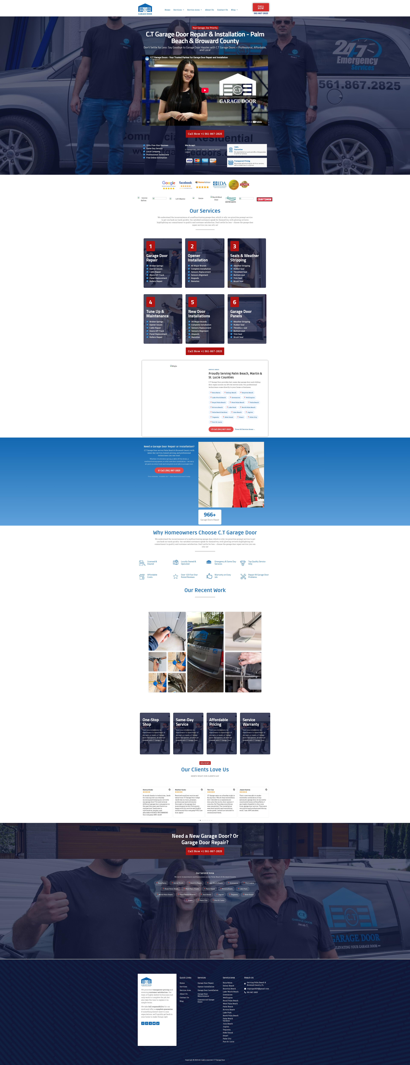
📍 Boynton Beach (246, 393)
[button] (198, 820)
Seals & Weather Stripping (244, 257)
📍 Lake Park (231, 407)
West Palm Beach (230, 1003)
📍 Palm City (252, 417)
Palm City (227, 1038)
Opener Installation (198, 257)
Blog (233, 10)
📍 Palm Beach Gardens (218, 412)
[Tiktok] (157, 1023)
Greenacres (227, 994)
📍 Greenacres (235, 397)
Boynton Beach (229, 989)
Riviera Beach (229, 1009)
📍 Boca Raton (215, 393)
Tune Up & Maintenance (157, 313)
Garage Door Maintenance (203, 995)
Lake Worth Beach (231, 991)
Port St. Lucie (228, 1041)
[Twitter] (154, 1023)
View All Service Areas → (245, 429)
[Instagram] (146, 1023)
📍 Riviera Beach (216, 407)
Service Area (193, 10)
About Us (209, 10)
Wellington (228, 997)
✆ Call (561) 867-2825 (221, 429)
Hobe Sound (228, 1032)
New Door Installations (199, 313)
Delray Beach (228, 986)
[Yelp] (150, 1023)
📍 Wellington (249, 397)
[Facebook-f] (142, 1023)
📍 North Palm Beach (247, 407)
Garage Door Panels (241, 313)
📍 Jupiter (249, 412)
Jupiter (226, 1027)
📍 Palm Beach (253, 402)
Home (167, 10)
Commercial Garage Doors (206, 1000)
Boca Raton (227, 983)
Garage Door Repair (157, 257)
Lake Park (227, 1012)
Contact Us (222, 10)
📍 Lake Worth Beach (218, 397)
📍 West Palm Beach (236, 402)
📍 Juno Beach (236, 412)
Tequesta (227, 1029)
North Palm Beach (230, 1015)
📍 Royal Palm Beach (218, 402)
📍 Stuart (240, 417)
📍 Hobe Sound (228, 417)
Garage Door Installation (208, 990)
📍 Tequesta (214, 417)
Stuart (225, 1035)
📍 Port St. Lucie (216, 422)
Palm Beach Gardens (228, 1019)
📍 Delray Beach (230, 393)
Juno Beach (228, 1024)
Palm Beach (228, 1006)
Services (178, 10)
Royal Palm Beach (230, 1000)
